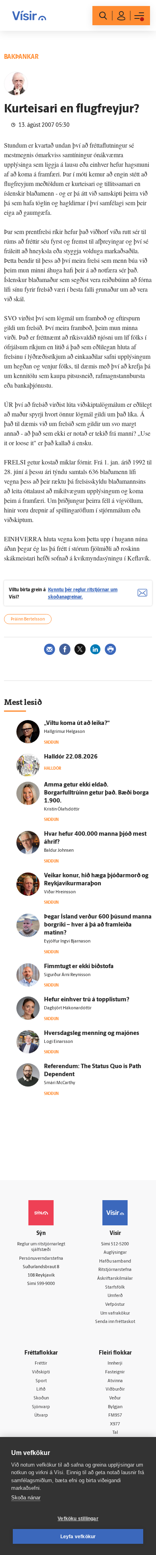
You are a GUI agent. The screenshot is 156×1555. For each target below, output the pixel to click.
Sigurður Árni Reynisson (67, 975)
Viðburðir (115, 1389)
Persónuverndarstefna (41, 1259)
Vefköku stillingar (78, 1518)
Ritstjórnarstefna (115, 1270)
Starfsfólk (115, 1287)
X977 (115, 1424)
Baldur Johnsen (59, 851)
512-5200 (120, 1244)
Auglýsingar (115, 1253)
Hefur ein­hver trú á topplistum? (86, 1000)
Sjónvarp (41, 1407)
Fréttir (41, 1363)
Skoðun (41, 1398)
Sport (41, 1381)
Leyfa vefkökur (78, 1536)
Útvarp (41, 1415)
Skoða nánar (25, 1498)
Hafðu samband (115, 1261)
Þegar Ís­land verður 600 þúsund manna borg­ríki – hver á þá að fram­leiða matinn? (98, 925)
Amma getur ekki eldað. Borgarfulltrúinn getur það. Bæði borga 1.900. (96, 793)
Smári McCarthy (59, 1083)
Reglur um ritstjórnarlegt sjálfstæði (41, 1247)
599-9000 (46, 1284)
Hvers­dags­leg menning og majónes (91, 1034)
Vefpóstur (115, 1305)
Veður (115, 1398)
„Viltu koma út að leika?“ (77, 723)
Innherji (115, 1363)
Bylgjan (115, 1407)
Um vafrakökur (115, 1313)
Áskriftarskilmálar (115, 1279)
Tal (115, 1433)
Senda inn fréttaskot (115, 1322)
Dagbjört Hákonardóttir (68, 1008)
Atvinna (115, 1381)
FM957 (115, 1415)
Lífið (41, 1389)
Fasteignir (115, 1372)
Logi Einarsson (58, 1042)
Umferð (115, 1296)
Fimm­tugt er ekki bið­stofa (79, 967)
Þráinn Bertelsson (28, 619)
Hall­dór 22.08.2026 (71, 757)
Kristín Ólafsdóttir (62, 809)
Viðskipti (41, 1372)
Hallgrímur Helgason (64, 732)
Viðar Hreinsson (60, 892)
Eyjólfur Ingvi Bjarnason (67, 941)
